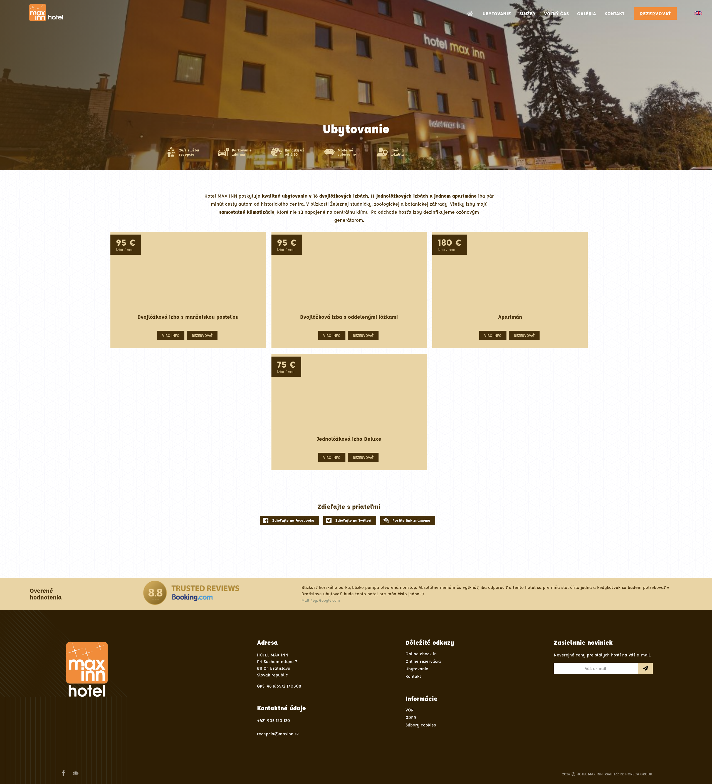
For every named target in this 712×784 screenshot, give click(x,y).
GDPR (411, 717)
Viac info (170, 335)
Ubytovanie (417, 668)
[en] (698, 13)
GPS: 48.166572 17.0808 (279, 686)
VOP (410, 710)
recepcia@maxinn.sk (278, 733)
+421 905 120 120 (273, 720)
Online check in (421, 653)
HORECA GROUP (638, 773)
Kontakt (413, 676)
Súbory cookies (421, 725)
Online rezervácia (423, 661)
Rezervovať (655, 13)
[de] (705, 16)
